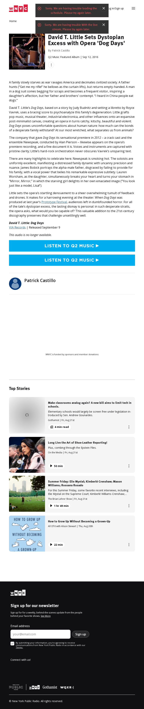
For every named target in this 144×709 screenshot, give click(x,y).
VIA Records (17, 227)
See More (46, 616)
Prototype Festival (54, 202)
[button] (72, 415)
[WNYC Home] (18, 8)
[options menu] (51, 65)
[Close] (103, 8)
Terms (19, 647)
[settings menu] (133, 8)
